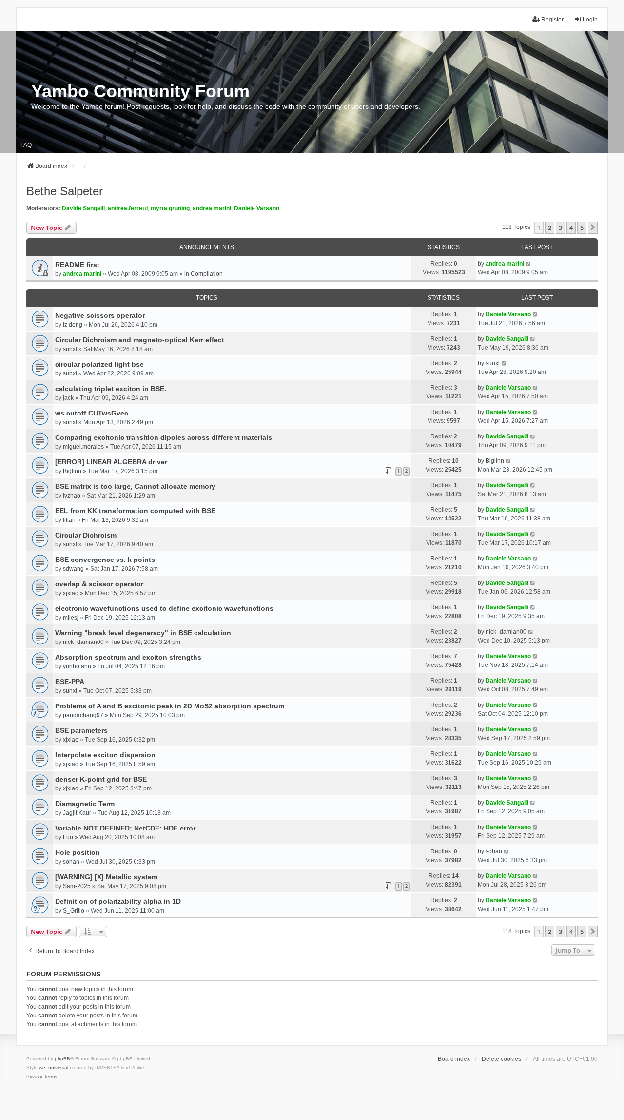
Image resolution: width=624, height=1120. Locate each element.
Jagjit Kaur (77, 812)
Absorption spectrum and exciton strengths (128, 657)
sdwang (73, 568)
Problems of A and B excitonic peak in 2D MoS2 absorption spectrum (169, 706)
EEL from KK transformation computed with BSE (135, 511)
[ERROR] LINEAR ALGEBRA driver (111, 462)
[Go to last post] (529, 263)
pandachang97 (83, 715)
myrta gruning (170, 208)
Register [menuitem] (552, 19)
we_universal (53, 1067)
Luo (68, 837)
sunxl (70, 349)
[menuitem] (34, 1076)
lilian (69, 520)
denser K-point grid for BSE (101, 779)
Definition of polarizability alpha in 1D (118, 901)
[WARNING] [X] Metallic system (106, 877)
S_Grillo (73, 910)
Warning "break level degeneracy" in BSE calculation (143, 633)
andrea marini (212, 208)
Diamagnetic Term (85, 804)
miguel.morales (83, 446)
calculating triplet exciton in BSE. (110, 389)
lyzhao (71, 495)
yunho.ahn (77, 666)
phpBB (62, 1058)
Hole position (77, 852)
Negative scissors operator (100, 315)
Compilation (207, 273)
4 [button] (571, 227)
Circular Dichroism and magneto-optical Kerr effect (139, 340)
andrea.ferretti (128, 208)
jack (68, 397)
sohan (71, 861)
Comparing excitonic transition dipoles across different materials (163, 437)
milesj (70, 617)
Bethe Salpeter (64, 191)
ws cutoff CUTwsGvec (91, 413)
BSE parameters (81, 730)
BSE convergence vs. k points (105, 559)
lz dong (72, 324)
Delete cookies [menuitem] (501, 1059)
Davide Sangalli (83, 208)
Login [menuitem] (590, 19)
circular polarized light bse (99, 364)
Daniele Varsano (256, 208)
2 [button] (549, 227)
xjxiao (70, 593)
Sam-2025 (77, 886)
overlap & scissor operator (99, 584)
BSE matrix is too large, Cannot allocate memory (135, 486)
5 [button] (582, 227)
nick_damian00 (83, 642)
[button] (593, 227)
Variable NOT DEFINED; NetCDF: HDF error (125, 828)
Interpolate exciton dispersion (105, 755)
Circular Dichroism (86, 535)
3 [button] (560, 227)
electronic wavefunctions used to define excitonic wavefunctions (164, 608)
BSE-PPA (69, 681)
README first (77, 265)
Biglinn (72, 471)
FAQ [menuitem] (26, 145)
